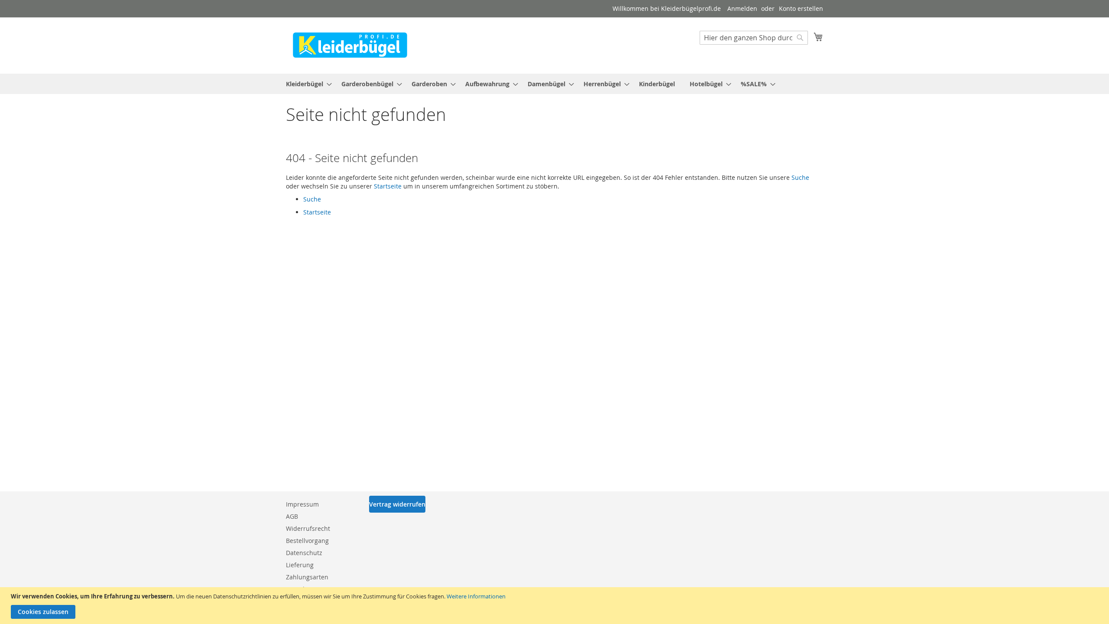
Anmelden (742, 8)
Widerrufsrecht (308, 528)
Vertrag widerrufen (397, 504)
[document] (555, 605)
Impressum (302, 504)
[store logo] (350, 45)
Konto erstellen (801, 8)
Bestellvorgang (307, 540)
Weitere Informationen (476, 596)
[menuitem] (306, 84)
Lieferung (300, 565)
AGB (292, 516)
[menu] (554, 84)
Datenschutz (304, 553)
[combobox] (754, 38)
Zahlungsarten (307, 577)
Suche (800, 177)
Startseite (388, 186)
